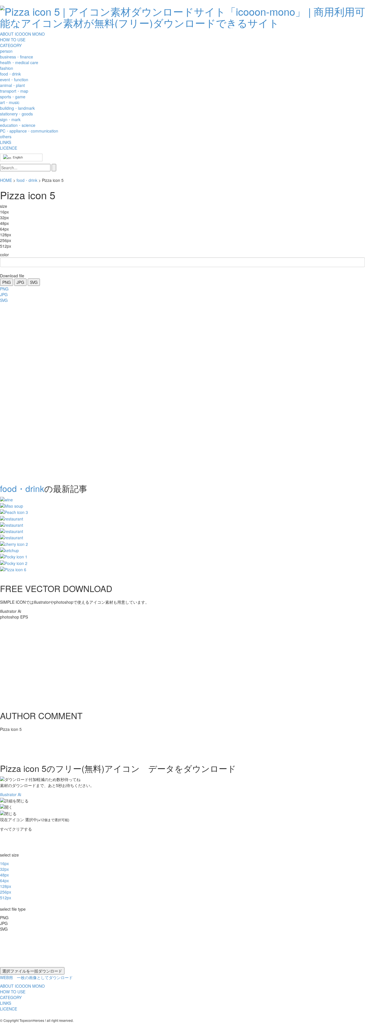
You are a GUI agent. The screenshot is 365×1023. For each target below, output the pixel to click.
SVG (34, 282)
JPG (20, 282)
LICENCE (8, 148)
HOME (6, 180)
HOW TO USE (12, 39)
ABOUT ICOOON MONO (22, 34)
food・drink (27, 180)
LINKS (5, 142)
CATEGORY (11, 45)
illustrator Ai (10, 794)
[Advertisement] (23, 391)
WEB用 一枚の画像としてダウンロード (36, 977)
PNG (6, 282)
